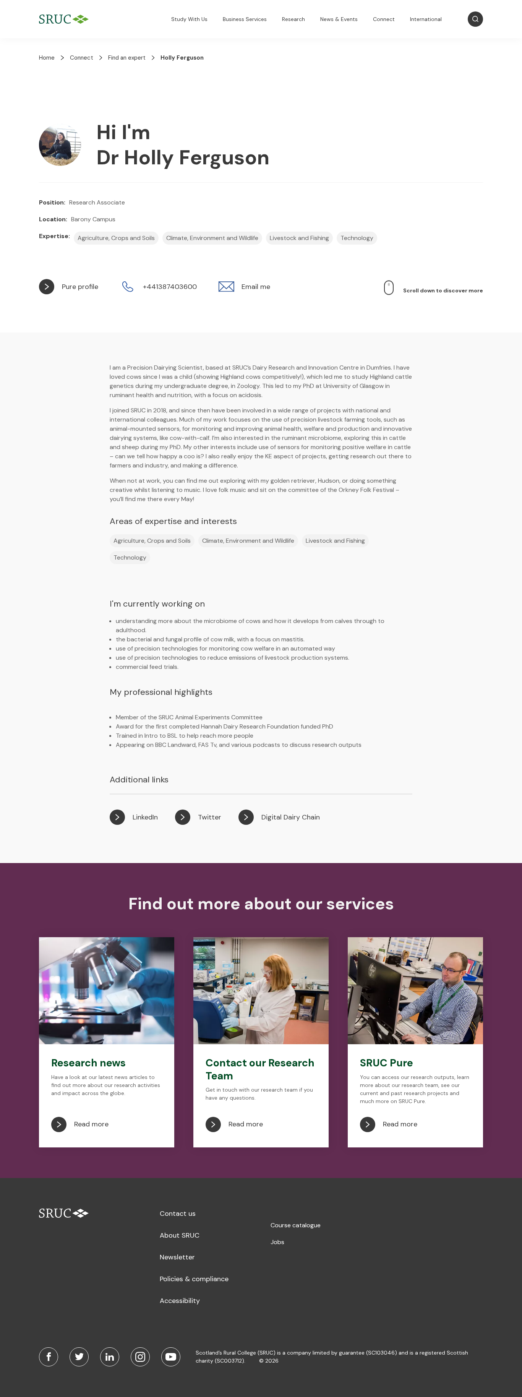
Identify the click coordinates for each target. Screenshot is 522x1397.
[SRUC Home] (65, 19)
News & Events (339, 19)
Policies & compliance (194, 1278)
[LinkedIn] (109, 1356)
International (426, 19)
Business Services (245, 19)
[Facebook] (48, 1356)
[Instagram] (140, 1356)
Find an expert (127, 58)
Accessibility (180, 1300)
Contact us (178, 1213)
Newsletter (177, 1257)
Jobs (277, 1242)
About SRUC (179, 1235)
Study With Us (189, 19)
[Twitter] (79, 1356)
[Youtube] (170, 1356)
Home (47, 58)
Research (293, 19)
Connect (384, 19)
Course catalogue (296, 1225)
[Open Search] (475, 19)
